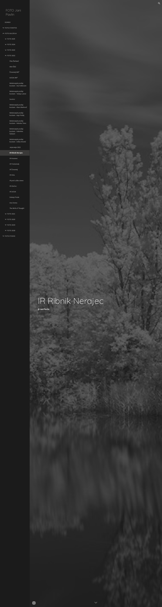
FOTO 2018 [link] (11, 230)
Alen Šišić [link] (12, 67)
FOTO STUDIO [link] (10, 236)
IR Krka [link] (12, 175)
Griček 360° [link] (13, 78)
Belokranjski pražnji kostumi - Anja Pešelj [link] (16, 114)
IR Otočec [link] (13, 186)
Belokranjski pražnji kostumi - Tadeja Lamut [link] (17, 92)
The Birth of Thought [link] (16, 208)
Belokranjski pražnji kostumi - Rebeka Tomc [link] (17, 122)
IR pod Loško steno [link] (16, 180)
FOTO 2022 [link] (11, 55)
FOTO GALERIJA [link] (11, 33)
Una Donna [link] (13, 203)
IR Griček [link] (12, 192)
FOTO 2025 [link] (11, 39)
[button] (159, 3)
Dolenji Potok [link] (14, 197)
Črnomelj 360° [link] (14, 72)
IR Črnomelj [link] (13, 169)
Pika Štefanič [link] (14, 61)
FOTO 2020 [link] (11, 219)
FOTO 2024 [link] (11, 44)
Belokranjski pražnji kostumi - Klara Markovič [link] (18, 106)
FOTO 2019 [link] (11, 225)
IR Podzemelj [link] (14, 164)
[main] (96, 303)
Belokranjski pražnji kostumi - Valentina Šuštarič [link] (16, 131)
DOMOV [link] (8, 22)
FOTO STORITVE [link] (11, 28)
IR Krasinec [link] (13, 158)
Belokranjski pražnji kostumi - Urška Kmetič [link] (17, 140)
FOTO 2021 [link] (11, 214)
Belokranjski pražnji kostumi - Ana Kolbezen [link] (17, 84)
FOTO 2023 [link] (11, 50)
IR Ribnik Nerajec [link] (16, 153)
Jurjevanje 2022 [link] (15, 147)
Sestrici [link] (12, 99)
